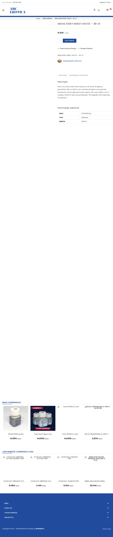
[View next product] (53, 23)
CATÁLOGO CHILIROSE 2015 (68, 481)
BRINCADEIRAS (47, 18)
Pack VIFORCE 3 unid (70, 434)
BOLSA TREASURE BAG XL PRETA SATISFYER (97, 434)
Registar (103, 2)
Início (38, 18)
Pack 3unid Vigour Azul (43, 434)
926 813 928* (17, 2)
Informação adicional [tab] (78, 75)
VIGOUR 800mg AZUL (16, 434)
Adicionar (69, 41)
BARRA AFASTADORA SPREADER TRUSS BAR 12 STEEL (95, 481)
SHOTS (84, 121)
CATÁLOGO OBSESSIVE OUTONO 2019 (41, 481)
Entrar (109, 2)
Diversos (85, 117)
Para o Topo (107, 529)
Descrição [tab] (63, 75)
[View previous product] (50, 23)
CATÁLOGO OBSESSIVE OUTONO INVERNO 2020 (14, 481)
